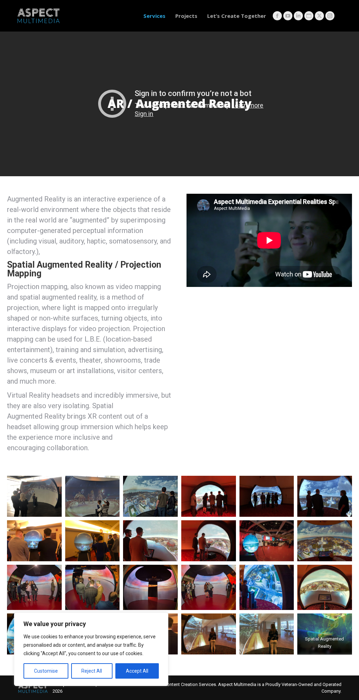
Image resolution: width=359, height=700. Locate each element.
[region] (91, 649)
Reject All (91, 671)
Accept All (137, 671)
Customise (46, 671)
